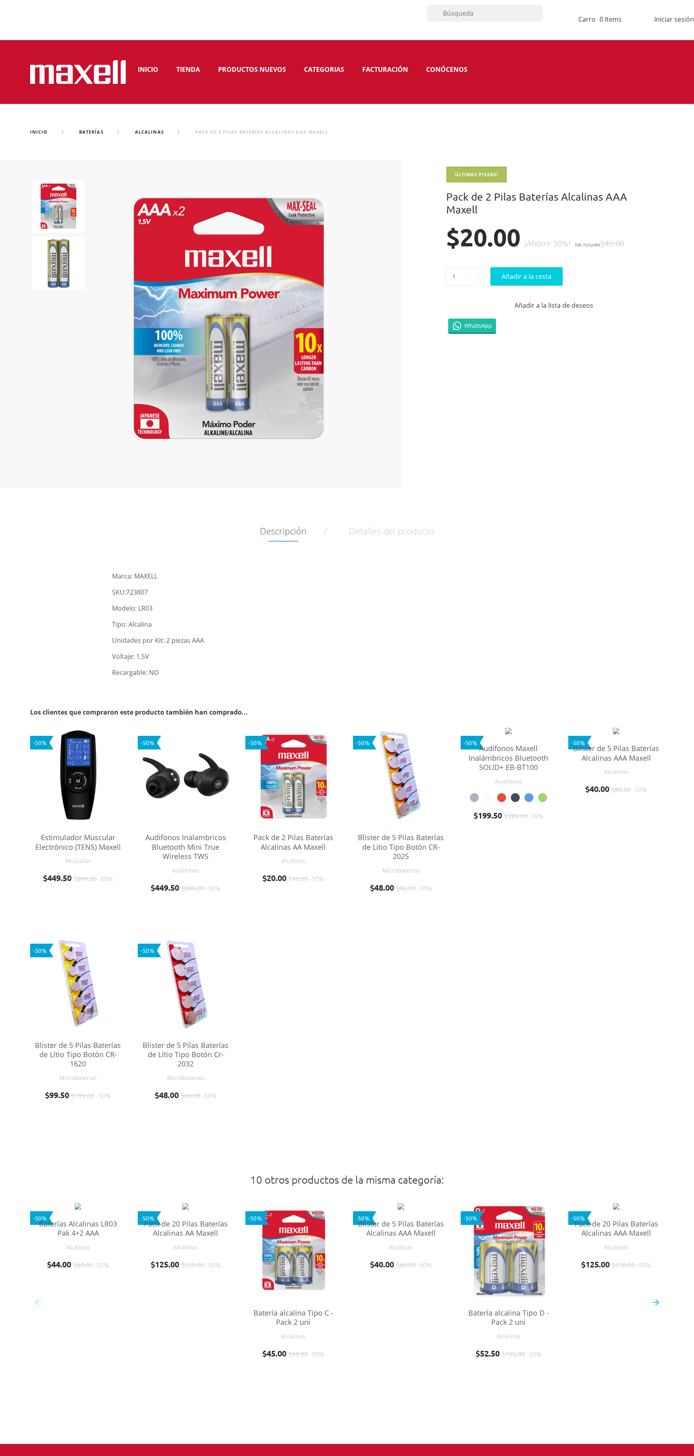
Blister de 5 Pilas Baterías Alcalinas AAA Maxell (616, 752)
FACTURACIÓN (385, 69)
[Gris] (474, 797)
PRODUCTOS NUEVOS (252, 69)
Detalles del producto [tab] (391, 531)
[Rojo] (501, 797)
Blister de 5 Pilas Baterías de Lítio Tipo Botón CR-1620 (78, 1054)
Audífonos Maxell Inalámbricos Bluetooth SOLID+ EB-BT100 (508, 757)
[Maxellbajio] (78, 71)
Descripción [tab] (283, 531)
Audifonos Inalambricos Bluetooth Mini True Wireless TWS (185, 847)
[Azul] (529, 797)
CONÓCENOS (446, 69)
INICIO (148, 69)
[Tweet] (473, 306)
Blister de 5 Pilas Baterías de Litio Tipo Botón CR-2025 (401, 847)
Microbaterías (401, 870)
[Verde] (542, 797)
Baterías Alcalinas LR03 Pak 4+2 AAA (78, 1228)
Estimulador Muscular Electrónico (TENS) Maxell (78, 842)
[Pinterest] (493, 306)
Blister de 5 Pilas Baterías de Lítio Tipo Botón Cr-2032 (186, 1054)
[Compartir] (453, 306)
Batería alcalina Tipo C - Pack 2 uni (293, 1317)
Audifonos (185, 870)
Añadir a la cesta (526, 276)
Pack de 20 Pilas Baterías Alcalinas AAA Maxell (616, 1228)
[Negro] (515, 797)
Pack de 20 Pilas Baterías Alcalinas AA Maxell (186, 1228)
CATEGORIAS (324, 69)
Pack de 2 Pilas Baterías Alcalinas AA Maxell (293, 842)
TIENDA (188, 69)
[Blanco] (488, 797)
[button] (656, 1302)
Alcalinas (293, 861)
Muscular (78, 861)
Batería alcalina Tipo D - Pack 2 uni (508, 1317)
